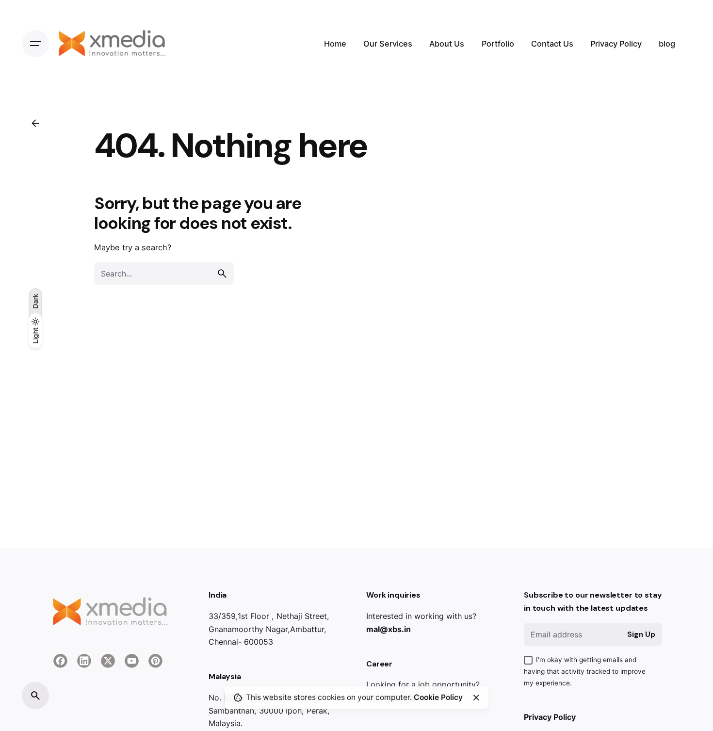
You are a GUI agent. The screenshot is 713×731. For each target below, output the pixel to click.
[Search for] (164, 273)
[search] (222, 273)
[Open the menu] (35, 43)
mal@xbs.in (388, 629)
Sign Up (641, 634)
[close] (476, 697)
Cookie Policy (438, 697)
